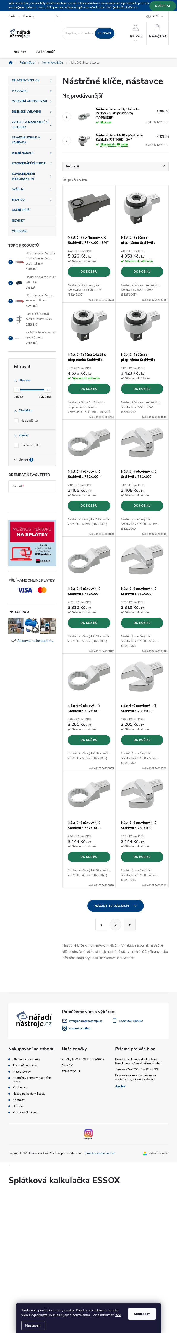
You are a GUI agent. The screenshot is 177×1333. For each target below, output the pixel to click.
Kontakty (28, 16)
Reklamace (20, 1087)
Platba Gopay (22, 1072)
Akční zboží (45, 52)
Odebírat (163, 6)
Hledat (104, 33)
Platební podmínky (25, 1065)
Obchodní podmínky (26, 1059)
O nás (12, 16)
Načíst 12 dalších (112, 905)
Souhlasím (142, 1313)
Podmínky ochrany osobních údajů (32, 1079)
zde (118, 1315)
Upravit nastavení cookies (99, 1153)
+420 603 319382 (131, 1021)
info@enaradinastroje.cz (85, 1021)
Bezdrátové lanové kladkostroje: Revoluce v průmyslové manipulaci (138, 1061)
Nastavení (33, 1325)
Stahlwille (30, 445)
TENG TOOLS (71, 1071)
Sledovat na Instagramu (35, 640)
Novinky (20, 52)
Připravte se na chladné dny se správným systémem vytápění (135, 1077)
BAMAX (67, 1065)
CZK (156, 16)
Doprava (18, 1106)
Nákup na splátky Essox (29, 1094)
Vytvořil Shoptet (159, 1153)
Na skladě (29, 421)
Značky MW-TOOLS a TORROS (83, 1059)
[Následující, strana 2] (115, 924)
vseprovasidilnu (79, 1028)
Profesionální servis (26, 1112)
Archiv (120, 1086)
